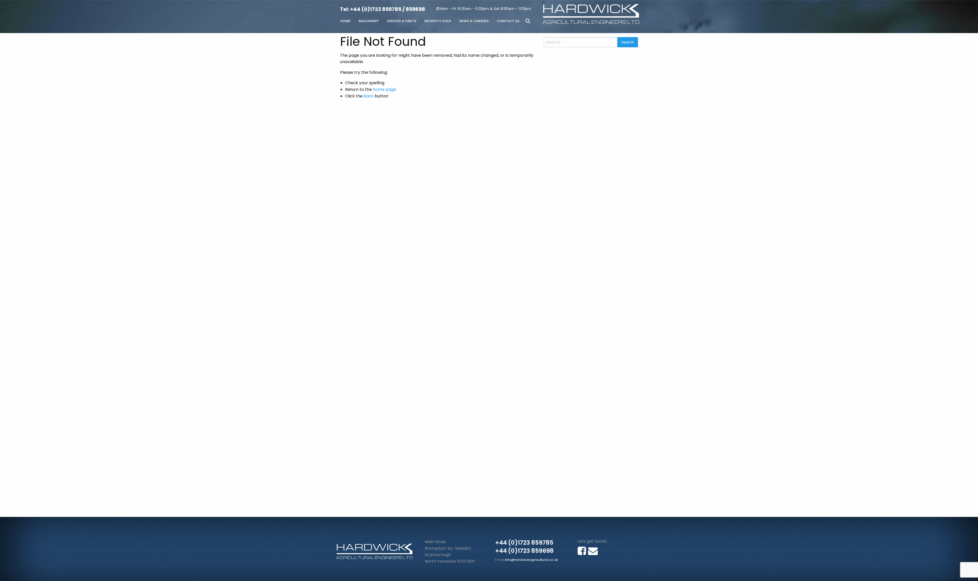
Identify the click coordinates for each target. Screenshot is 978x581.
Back (369, 96)
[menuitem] (345, 21)
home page (384, 89)
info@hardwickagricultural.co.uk (531, 559)
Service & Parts (401, 21)
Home (345, 21)
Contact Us (508, 21)
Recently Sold (438, 21)
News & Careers (474, 21)
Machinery (369, 21)
